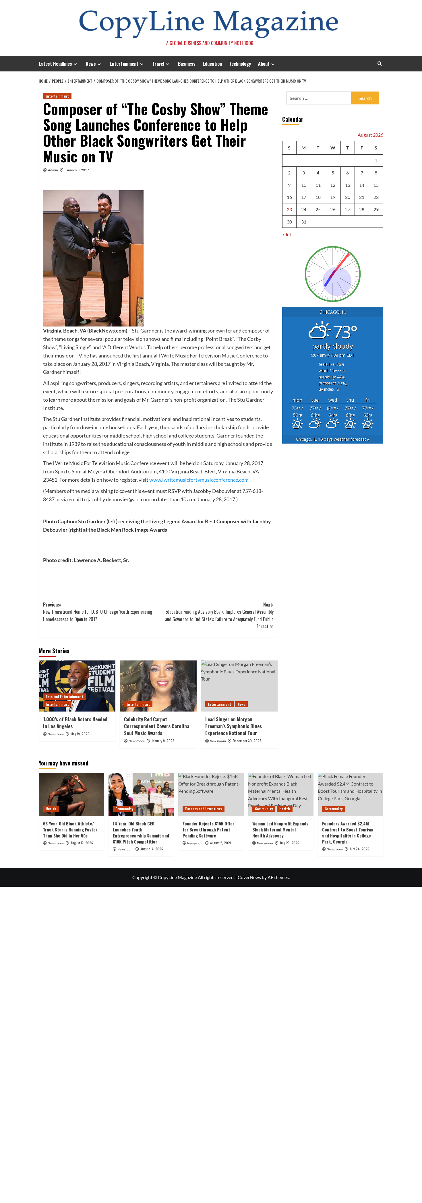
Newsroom (56, 734)
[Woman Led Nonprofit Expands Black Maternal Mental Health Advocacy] (280, 794)
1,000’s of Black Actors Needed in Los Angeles (75, 723)
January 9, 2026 (163, 740)
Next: (219, 615)
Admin (53, 170)
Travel (158, 63)
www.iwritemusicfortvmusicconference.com (199, 480)
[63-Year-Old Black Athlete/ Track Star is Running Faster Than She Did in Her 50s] (71, 794)
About (264, 63)
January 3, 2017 (77, 170)
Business (186, 63)
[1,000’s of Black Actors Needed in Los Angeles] (77, 686)
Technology (240, 63)
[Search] (379, 64)
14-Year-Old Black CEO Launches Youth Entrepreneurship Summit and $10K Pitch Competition (141, 832)
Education (212, 63)
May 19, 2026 (80, 733)
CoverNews (249, 877)
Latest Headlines (55, 63)
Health (51, 808)
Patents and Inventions (203, 808)
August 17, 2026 (82, 842)
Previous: (97, 612)
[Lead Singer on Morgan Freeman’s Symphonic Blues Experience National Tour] (239, 686)
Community (124, 808)
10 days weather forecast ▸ (332, 439)
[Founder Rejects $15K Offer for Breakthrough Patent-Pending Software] (211, 794)
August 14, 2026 (151, 848)
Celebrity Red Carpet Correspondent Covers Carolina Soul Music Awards (156, 726)
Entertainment (124, 63)
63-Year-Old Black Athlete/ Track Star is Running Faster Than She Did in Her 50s (70, 829)
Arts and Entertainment (64, 696)
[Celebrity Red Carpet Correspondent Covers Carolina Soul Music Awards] (158, 686)
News (91, 63)
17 (303, 197)
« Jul (286, 234)
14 (361, 185)
